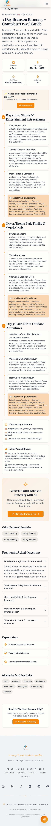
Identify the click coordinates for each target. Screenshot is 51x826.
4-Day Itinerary (29, 533)
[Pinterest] (39, 786)
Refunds (25, 776)
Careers (22, 773)
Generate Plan (27, 105)
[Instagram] (3, 786)
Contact (31, 769)
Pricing (20, 769)
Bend (6, 681)
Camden (15, 681)
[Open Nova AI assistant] (44, 819)
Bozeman (28, 681)
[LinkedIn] (12, 786)
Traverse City (36, 686)
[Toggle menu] (47, 4)
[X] (21, 786)
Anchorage (40, 681)
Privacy (33, 773)
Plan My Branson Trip (25, 514)
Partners (9, 773)
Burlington (22, 686)
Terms (43, 773)
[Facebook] (30, 786)
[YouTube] (48, 786)
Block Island (9, 686)
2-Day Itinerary (10, 533)
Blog (41, 769)
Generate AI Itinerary (27, 722)
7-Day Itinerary (29, 539)
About (10, 769)
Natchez (7, 691)
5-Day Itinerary (10, 539)
